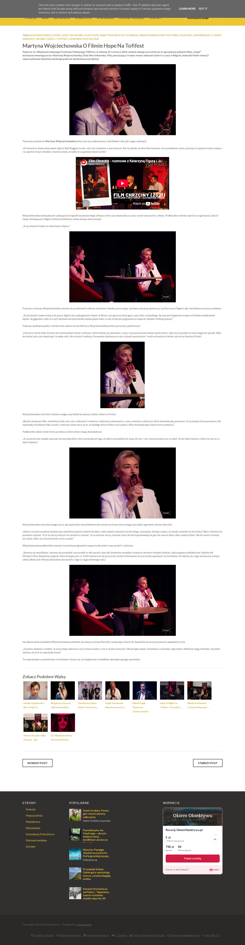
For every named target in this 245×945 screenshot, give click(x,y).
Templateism (84, 924)
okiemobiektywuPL (70, 935)
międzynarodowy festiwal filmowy (165, 35)
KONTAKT (156, 18)
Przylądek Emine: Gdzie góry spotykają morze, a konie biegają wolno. (96, 874)
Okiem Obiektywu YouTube (148, 935)
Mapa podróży (34, 815)
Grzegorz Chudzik (43, 935)
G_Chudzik (121, 935)
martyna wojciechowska (119, 35)
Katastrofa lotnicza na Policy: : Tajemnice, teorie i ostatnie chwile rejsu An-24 (96, 893)
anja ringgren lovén (45, 35)
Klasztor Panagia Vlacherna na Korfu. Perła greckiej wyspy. (96, 853)
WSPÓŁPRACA (62, 18)
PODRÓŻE (31, 18)
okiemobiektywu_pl (97, 935)
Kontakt (30, 846)
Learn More (187, 8)
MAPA (45, 18)
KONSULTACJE (83, 18)
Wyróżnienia (33, 828)
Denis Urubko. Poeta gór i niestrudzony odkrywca (96, 813)
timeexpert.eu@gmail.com (185, 935)
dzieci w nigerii (72, 35)
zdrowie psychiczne (84, 38)
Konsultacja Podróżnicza (40, 834)
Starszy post (208, 762)
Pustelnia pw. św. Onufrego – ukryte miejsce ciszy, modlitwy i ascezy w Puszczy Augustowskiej (88, 838)
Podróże (31, 809)
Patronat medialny (36, 840)
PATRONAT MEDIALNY (131, 18)
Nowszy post (38, 762)
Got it (203, 8)
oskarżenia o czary (207, 35)
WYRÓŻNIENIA (105, 18)
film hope (91, 35)
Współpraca (33, 821)
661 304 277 (213, 935)
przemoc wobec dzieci (38, 38)
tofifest (62, 38)
